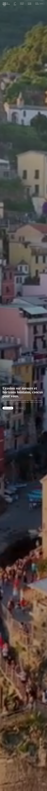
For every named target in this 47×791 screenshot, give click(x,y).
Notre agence (37, 4)
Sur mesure (8, 4)
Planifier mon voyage (8, 408)
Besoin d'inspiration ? (20, 408)
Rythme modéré (29, 4)
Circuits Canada (22, 4)
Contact (42, 3)
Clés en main (15, 3)
